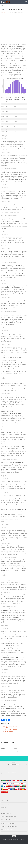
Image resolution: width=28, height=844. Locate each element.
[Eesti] (25, 781)
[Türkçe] (20, 789)
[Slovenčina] (7, 789)
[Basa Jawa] (25, 784)
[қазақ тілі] (2, 787)
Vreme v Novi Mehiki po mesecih (9, 819)
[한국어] (4, 787)
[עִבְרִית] (9, 784)
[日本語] (23, 784)
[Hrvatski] (14, 784)
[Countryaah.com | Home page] (7, 2)
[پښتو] (23, 787)
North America (5, 804)
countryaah (5, 12)
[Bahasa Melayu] (11, 787)
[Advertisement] (14, 30)
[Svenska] (11, 789)
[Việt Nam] (2, 792)
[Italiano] (20, 784)
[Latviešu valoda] (9, 787)
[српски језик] (9, 789)
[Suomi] (4, 784)
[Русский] (4, 789)
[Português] (25, 787)
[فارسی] (2, 784)
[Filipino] (18, 789)
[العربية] (2, 781)
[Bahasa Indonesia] (18, 784)
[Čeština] (11, 781)
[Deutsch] (18, 781)
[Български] (4, 781)
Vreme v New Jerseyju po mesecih (9, 816)
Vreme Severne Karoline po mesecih (10, 826)
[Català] (9, 781)
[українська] (23, 789)
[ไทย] (16, 789)
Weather (3, 5)
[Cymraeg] (14, 781)
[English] (25, 789)
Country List (5, 800)
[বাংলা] (7, 781)
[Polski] (20, 787)
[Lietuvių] (7, 787)
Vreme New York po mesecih (8, 823)
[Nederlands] (16, 787)
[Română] (2, 789)
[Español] (23, 781)
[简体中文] (4, 792)
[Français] (7, 784)
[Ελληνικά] (20, 781)
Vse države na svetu (7, 839)
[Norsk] (14, 787)
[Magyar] (16, 784)
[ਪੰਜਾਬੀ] (18, 787)
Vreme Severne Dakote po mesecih (9, 829)
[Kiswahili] (14, 789)
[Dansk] (16, 781)
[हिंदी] (11, 784)
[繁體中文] (7, 792)
